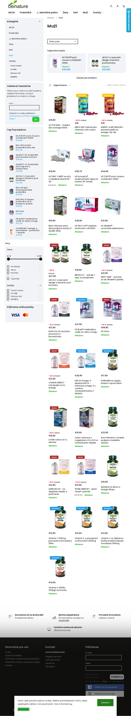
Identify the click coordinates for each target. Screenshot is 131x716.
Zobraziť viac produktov (86, 78)
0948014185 (64, 620)
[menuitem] (11, 12)
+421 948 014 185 (52, 660)
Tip (25, 275)
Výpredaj (25, 278)
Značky (12, 61)
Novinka (25, 273)
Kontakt (8, 665)
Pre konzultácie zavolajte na (71, 618)
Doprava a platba (13, 655)
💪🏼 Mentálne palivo (18, 38)
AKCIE (11, 27)
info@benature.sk (53, 656)
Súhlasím (105, 702)
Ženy (11, 44)
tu (71, 704)
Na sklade (25, 266)
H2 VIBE (25, 293)
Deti (11, 50)
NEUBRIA (25, 299)
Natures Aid (25, 296)
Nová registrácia (92, 674)
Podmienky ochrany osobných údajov (22, 662)
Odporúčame (60, 85)
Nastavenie (23, 709)
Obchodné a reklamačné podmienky (22, 659)
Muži (11, 55)
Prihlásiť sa (35, 119)
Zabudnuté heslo (92, 677)
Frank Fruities (25, 290)
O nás (8, 652)
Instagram (50, 666)
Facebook (50, 663)
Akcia (25, 270)
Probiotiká (14, 33)
